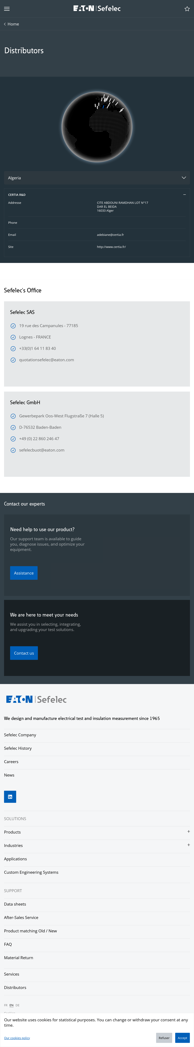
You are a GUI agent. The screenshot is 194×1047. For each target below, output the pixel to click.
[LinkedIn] (10, 797)
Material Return (18, 957)
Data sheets (15, 904)
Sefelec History (18, 748)
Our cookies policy (17, 1038)
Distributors (15, 987)
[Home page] (97, 9)
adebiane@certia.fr (110, 235)
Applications (15, 858)
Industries (13, 845)
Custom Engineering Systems (31, 872)
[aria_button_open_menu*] (7, 9)
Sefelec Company (20, 734)
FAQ (8, 944)
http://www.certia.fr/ (111, 247)
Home (13, 24)
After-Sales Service (21, 917)
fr (5, 1005)
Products (12, 832)
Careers (11, 761)
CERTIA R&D (17, 195)
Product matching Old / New (30, 930)
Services (11, 974)
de (18, 1005)
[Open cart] (187, 9)
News (9, 775)
